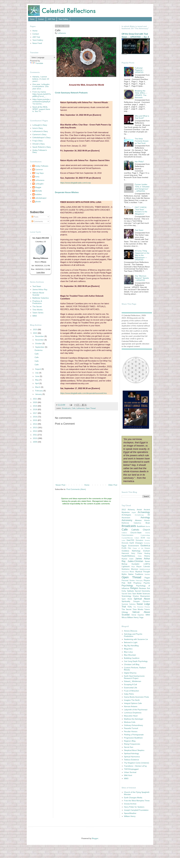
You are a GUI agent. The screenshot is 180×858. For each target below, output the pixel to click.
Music (132, 572)
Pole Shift (126, 583)
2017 (35, 413)
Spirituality (126, 601)
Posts (35, 217)
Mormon (134, 569)
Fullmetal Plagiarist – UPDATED (139, 70)
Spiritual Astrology (131, 753)
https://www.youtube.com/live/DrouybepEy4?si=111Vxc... (41, 101)
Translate (39, 63)
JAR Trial (51, 19)
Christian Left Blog (131, 664)
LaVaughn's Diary (39, 125)
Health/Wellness (128, 556)
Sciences (146, 594)
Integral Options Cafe (133, 703)
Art (149, 515)
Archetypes (126, 515)
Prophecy (137, 583)
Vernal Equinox (137, 615)
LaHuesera (80, 408)
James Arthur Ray (39, 289)
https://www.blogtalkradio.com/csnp (75, 183)
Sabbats (130, 591)
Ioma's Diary (37, 128)
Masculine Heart (131, 716)
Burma (148, 526)
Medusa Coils (129, 722)
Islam (131, 559)
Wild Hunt (128, 775)
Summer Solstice (128, 604)
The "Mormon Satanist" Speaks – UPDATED (142, 278)
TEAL (129, 607)
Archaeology (144, 512)
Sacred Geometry (142, 591)
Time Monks (37, 310)
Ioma (37, 177)
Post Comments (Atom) (76, 489)
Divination (139, 540)
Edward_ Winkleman (132, 681)
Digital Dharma (130, 673)
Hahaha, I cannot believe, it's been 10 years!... (40, 79)
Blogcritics (128, 649)
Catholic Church (140, 529)
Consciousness (127, 535)
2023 (35, 329)
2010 (35, 438)
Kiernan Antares (130, 706)
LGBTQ (147, 564)
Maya (133, 566)
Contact (41, 19)
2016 (35, 417)
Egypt (124, 546)
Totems (147, 609)
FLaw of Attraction (131, 691)
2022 (35, 333)
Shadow (136, 596)
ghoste (38, 201)
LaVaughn (39, 184)
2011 (35, 435)
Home (32, 19)
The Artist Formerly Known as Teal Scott (142, 141)
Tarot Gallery (63, 19)
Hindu (140, 556)
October (38, 343)
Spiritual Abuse (142, 599)
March (38, 387)
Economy (147, 543)
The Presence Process (141, 607)
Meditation (126, 569)
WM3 (34, 316)
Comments (38, 221)
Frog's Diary (37, 141)
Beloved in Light (130, 642)
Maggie (38, 187)
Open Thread (91, 408)
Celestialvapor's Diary (41, 137)
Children (124, 533)
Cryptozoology (145, 535)
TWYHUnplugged (131, 769)
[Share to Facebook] (83, 405)
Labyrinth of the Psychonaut (135, 710)
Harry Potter (136, 553)
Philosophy (139, 580)
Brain (148, 523)
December (39, 336)
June (37, 376)
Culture (137, 538)
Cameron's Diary (39, 134)
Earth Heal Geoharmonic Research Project (134, 677)
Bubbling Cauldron (131, 658)
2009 (35, 442)
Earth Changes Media (133, 797)
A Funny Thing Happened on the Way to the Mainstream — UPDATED (142, 255)
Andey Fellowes (41, 166)
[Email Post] (71, 405)
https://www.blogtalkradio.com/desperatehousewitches (83, 393)
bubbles (38, 194)
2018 (35, 409)
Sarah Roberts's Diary (41, 147)
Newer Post (60, 485)
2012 (35, 431)
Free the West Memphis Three (137, 801)
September (40, 347)
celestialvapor (41, 198)
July (37, 373)
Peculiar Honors (130, 731)
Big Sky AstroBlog (131, 646)
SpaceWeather (130, 813)
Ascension (126, 518)
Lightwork (126, 566)
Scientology (126, 596)
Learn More (41, 272)
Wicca (124, 617)
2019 (35, 406)
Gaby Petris (129, 694)
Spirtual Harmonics (132, 757)
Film (129, 548)
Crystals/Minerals (127, 538)
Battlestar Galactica (40, 298)
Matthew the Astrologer (133, 719)
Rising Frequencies (132, 744)
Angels (134, 512)
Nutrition (147, 574)
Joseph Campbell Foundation (136, 810)
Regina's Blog (129, 741)
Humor (124, 559)
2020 (35, 402)
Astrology (145, 517)
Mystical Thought (142, 572)
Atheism (138, 520)
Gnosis (147, 548)
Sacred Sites (127, 594)
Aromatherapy (139, 515)
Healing (147, 553)
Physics (147, 580)
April (37, 383)
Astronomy (127, 520)
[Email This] (75, 405)
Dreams (147, 540)
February (39, 391)
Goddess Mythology (131, 551)
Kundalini (135, 564)
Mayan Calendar (143, 566)
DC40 (143, 538)
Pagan (147, 578)
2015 (35, 420)
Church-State (136, 533)
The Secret (37, 306)
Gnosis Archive (130, 804)
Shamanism (145, 596)
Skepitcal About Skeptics (134, 750)
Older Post (112, 485)
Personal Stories (128, 580)
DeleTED (130, 540)
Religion (134, 588)
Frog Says (39, 173)
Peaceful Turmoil (131, 728)
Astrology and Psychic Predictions (133, 635)
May (37, 380)
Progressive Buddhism (133, 738)
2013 (35, 427)
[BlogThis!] (78, 405)
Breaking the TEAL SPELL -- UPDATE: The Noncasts (141, 94)
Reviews (142, 588)
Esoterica (38, 350)
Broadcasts (66, 408)
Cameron (39, 169)
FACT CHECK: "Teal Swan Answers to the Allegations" (141, 210)
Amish (139, 509)
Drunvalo (125, 543)
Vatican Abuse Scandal (38, 294)
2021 (35, 399)
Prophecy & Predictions (37, 302)
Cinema (147, 533)
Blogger (95, 838)
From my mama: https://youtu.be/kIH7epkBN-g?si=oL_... (41, 94)
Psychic (147, 583)
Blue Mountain (130, 655)
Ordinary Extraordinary (133, 725)
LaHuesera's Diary (40, 131)
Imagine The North (132, 700)
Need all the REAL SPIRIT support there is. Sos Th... (41, 109)
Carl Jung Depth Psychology (136, 661)
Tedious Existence (131, 760)
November (39, 340)
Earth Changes (136, 543)
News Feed (37, 43)
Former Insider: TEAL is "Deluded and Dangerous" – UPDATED (142, 187)
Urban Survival (130, 772)
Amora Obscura (130, 631)
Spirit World (127, 599)
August (38, 369)
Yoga (141, 617)
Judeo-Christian (135, 561)
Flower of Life (138, 548)
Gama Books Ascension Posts (136, 697)
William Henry (133, 617)
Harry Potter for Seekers (134, 807)
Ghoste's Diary (38, 144)
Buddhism (141, 526)
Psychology (127, 585)
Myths (124, 574)
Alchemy (131, 509)
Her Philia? (139, 162)
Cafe (73, 408)
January (38, 394)
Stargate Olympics (141, 601)
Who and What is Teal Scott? (142, 117)
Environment (133, 546)
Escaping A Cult (130, 684)
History (147, 556)
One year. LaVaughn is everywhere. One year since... (41, 86)
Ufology (125, 612)
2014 (35, 424)
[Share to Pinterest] (85, 405)
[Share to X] (80, 405)
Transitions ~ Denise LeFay (135, 766)
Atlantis (147, 520)
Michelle (38, 191)
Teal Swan (36, 286)
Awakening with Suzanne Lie (136, 639)
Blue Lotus (128, 652)
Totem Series (37, 313)
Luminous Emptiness (132, 713)
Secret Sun (128, 747)
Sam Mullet (137, 594)
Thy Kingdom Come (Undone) (136, 763)
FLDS (124, 548)
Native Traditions (135, 574)
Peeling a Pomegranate (134, 735)
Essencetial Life (130, 688)
